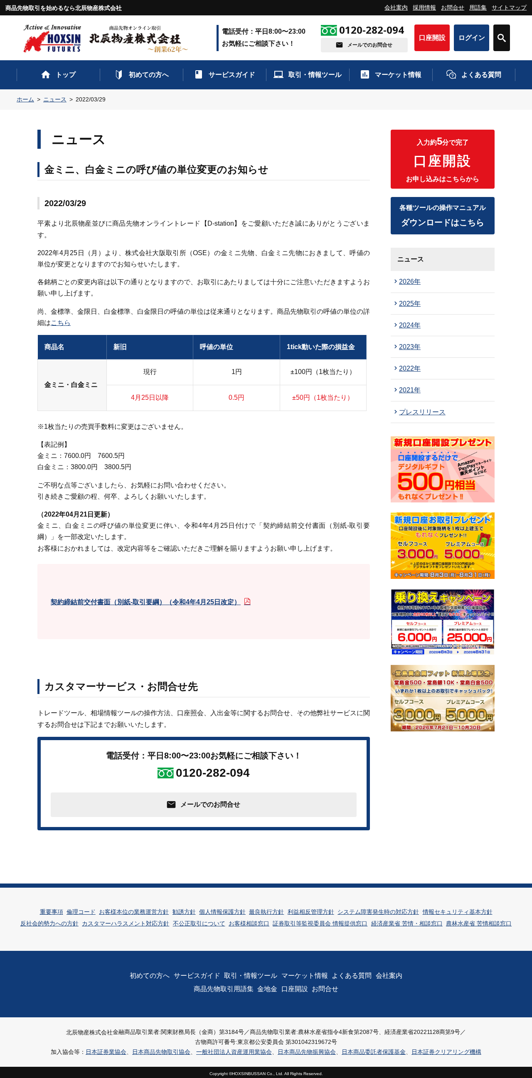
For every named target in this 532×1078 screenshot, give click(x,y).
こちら (61, 322)
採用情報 (424, 7)
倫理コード (81, 911)
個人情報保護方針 (222, 911)
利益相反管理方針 (311, 911)
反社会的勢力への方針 (49, 923)
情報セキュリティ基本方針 (458, 911)
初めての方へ (149, 74)
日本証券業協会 (106, 1051)
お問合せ (452, 7)
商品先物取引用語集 (224, 988)
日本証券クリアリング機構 (446, 1051)
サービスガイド (232, 74)
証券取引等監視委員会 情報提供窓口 (320, 923)
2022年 (410, 368)
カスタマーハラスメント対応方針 (125, 923)
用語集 (478, 7)
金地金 (267, 988)
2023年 (410, 346)
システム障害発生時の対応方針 (378, 911)
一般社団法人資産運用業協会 (234, 1051)
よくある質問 (481, 74)
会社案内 (396, 7)
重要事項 (51, 911)
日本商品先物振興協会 (307, 1051)
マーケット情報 (398, 74)
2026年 (410, 281)
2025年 (410, 303)
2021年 (410, 390)
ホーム (25, 99)
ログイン (471, 37)
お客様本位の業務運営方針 (134, 911)
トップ (66, 74)
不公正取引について (199, 923)
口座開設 (432, 37)
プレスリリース (422, 412)
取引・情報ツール (315, 74)
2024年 (410, 325)
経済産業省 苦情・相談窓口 (407, 923)
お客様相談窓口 (249, 923)
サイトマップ (509, 7)
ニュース (54, 99)
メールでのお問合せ (369, 45)
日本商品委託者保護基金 (374, 1051)
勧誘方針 (184, 911)
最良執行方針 (266, 911)
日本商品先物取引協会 (161, 1051)
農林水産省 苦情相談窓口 (479, 923)
